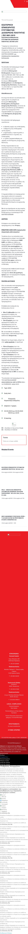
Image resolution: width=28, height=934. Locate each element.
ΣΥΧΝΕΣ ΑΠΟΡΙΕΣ (14, 730)
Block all (4, 796)
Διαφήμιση (4, 811)
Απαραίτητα (5, 800)
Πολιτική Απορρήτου (14, 706)
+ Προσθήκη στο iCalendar (10, 429)
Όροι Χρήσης (14, 708)
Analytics (4, 807)
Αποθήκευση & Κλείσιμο (6, 933)
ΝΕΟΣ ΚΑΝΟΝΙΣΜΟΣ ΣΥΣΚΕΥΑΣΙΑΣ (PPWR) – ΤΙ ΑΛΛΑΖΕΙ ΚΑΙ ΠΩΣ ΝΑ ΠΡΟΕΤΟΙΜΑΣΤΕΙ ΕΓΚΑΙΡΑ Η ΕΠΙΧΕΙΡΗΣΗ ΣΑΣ (13, 518)
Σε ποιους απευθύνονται (14, 726)
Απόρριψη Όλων (4, 757)
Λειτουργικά (5, 804)
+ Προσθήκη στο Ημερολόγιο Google (13, 428)
